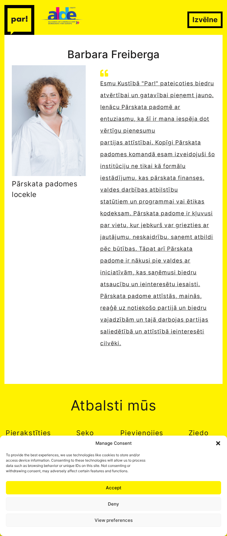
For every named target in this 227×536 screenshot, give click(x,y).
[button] (218, 443)
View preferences (114, 520)
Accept (113, 488)
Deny (113, 504)
